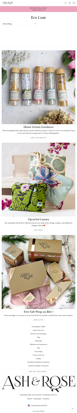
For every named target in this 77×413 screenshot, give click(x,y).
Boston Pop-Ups (38, 330)
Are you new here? (38, 371)
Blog (38, 337)
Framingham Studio (38, 326)
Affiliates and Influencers (38, 344)
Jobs (38, 348)
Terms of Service (38, 355)
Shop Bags (38, 230)
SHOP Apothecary (38, 137)
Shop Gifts (38, 320)
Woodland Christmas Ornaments (38, 362)
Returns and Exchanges (38, 334)
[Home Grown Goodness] (38, 87)
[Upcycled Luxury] (38, 180)
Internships (38, 351)
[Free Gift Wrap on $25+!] (38, 272)
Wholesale (38, 341)
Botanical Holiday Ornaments (38, 366)
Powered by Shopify (38, 411)
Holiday (38, 358)
